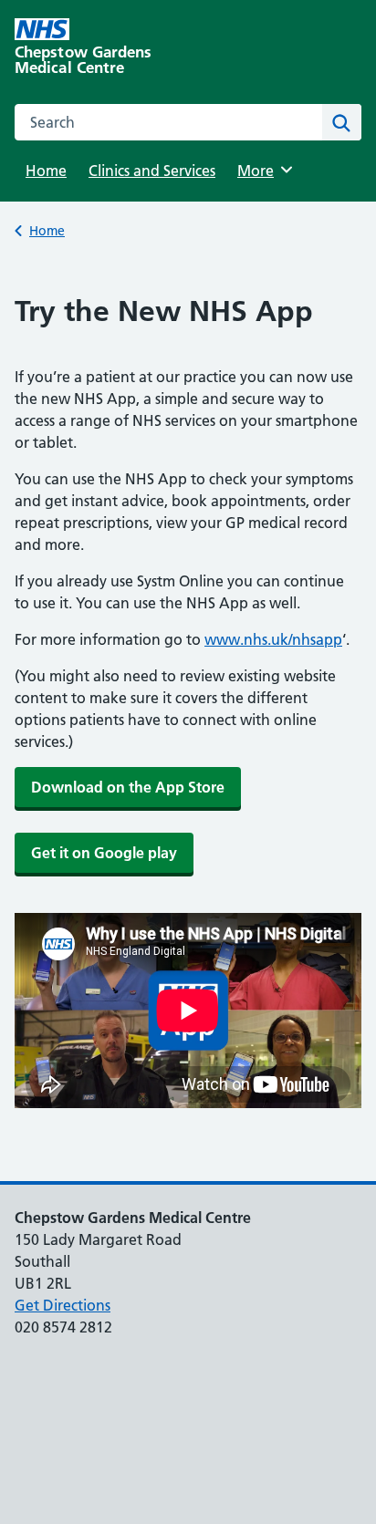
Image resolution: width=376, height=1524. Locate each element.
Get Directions (62, 1305)
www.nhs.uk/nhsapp (273, 639)
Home (46, 170)
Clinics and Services (152, 170)
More (262, 170)
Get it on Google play (104, 853)
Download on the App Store (128, 787)
